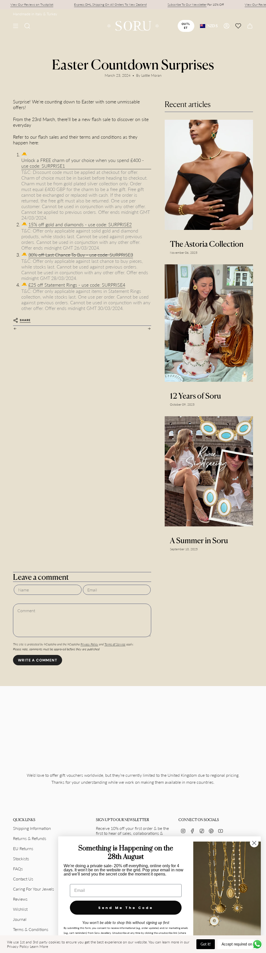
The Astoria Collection (206, 244)
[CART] (250, 26)
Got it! (206, 944)
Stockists (21, 858)
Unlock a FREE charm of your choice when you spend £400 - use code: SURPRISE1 (82, 163)
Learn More (39, 946)
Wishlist (20, 909)
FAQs (18, 868)
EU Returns (23, 848)
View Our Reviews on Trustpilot (22, 4)
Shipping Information (32, 828)
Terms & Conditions (30, 929)
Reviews (20, 898)
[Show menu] (15, 26)
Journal (19, 919)
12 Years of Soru (195, 395)
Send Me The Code (125, 907)
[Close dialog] (254, 843)
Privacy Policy (89, 644)
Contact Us (23, 878)
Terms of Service (114, 644)
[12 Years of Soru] (209, 323)
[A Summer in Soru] (209, 471)
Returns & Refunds (29, 838)
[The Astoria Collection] (209, 175)
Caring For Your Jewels (33, 888)
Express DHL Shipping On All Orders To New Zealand (101, 4)
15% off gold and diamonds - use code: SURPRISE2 (80, 224)
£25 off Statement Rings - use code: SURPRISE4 (76, 285)
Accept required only (238, 944)
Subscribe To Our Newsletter (177, 4)
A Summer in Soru (199, 540)
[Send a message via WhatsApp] (257, 944)
